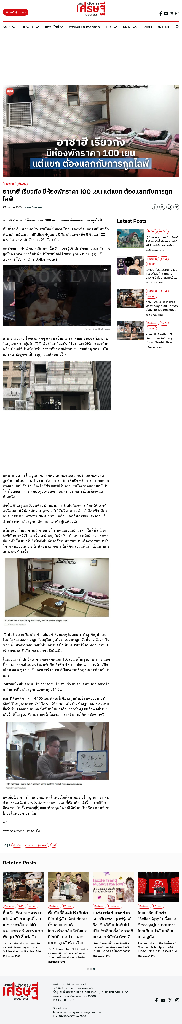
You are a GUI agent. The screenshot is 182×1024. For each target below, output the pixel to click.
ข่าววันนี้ (22, 184)
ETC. (109, 27)
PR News (130, 27)
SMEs (7, 27)
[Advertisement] (91, 57)
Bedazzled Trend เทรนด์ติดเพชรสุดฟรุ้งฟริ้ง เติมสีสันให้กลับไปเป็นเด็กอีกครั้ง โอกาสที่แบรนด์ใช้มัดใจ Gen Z (113, 925)
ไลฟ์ (54, 845)
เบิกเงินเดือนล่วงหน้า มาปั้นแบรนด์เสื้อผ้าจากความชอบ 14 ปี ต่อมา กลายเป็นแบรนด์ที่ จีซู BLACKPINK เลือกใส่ (161, 278)
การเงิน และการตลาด (84, 27)
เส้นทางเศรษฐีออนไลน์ (36, 845)
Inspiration (114, 906)
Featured (9, 184)
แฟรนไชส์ (52, 27)
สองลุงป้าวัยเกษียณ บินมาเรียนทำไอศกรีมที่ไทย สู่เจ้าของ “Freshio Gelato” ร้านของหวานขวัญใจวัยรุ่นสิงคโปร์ (161, 342)
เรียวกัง (17, 845)
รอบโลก (163, 231)
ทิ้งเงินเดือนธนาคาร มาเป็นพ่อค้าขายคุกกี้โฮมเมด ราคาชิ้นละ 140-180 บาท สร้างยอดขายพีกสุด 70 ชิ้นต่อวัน (162, 308)
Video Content (156, 27)
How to (28, 27)
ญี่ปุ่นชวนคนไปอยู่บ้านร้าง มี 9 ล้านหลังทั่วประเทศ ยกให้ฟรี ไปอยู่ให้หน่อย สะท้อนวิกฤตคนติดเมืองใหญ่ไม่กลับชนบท (162, 245)
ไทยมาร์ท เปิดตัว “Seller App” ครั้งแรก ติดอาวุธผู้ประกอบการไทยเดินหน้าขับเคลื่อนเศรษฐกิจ (157, 925)
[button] (88, 969)
